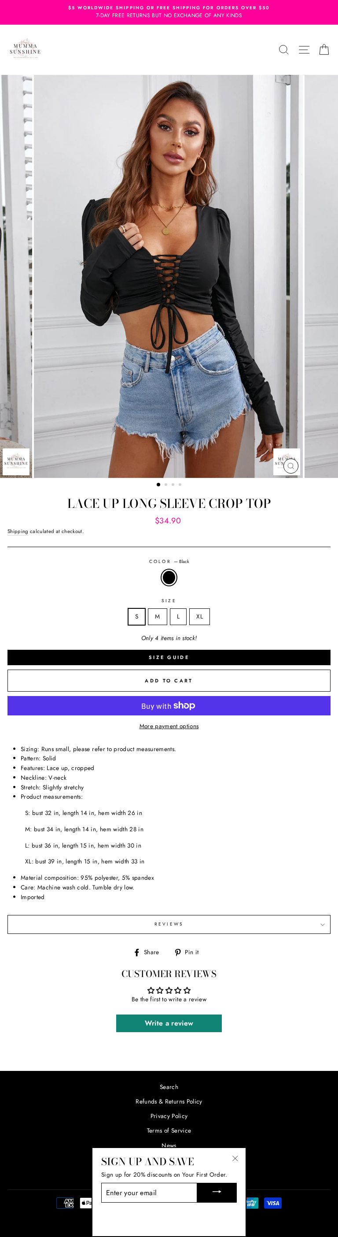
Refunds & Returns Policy (169, 1101)
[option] (169, 12)
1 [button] (159, 485)
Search (169, 1086)
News (169, 1145)
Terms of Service (169, 1130)
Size (169, 600)
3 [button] (174, 485)
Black (169, 577)
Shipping (18, 531)
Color (168, 561)
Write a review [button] (169, 1023)
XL (199, 616)
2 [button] (167, 485)
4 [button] (181, 485)
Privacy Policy (169, 1115)
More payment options (169, 726)
